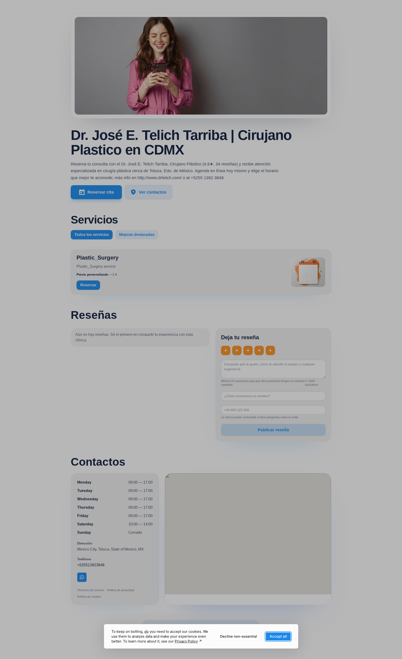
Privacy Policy (186, 641)
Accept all (278, 636)
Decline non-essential (238, 636)
